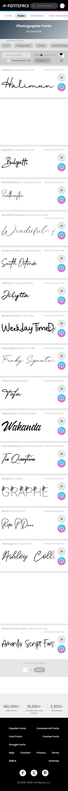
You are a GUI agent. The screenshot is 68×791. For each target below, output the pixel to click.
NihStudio (28, 315)
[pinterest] (45, 773)
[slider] (41, 55)
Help (11, 752)
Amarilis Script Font (14, 628)
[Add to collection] (61, 77)
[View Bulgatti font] (15, 162)
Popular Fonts (17, 728)
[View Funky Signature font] (30, 360)
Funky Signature (11, 348)
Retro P (6, 511)
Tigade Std (24, 543)
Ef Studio (30, 348)
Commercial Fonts (48, 728)
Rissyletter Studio (38, 215)
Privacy (41, 752)
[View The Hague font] (33, 556)
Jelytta (6, 283)
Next (39, 669)
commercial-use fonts (34, 711)
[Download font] (61, 87)
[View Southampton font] (12, 195)
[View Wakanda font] (21, 426)
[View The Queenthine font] (18, 458)
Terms (55, 752)
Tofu (4, 380)
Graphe (6, 478)
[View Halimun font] (28, 82)
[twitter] (34, 773)
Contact (25, 752)
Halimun (7, 69)
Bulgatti (7, 149)
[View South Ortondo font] (19, 263)
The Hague (8, 543)
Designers (56, 710)
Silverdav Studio (34, 446)
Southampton (10, 182)
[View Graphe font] (25, 491)
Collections (37, 15)
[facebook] (22, 773)
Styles (21, 15)
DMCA (12, 760)
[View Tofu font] (11, 393)
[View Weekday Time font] (35, 328)
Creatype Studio (25, 69)
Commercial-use (20, 60)
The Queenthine (11, 446)
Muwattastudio (32, 250)
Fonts (8, 15)
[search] (44, 6)
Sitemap (54, 760)
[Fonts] (16, 5)
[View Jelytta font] (16, 295)
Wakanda (7, 413)
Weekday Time (10, 315)
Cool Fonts (15, 736)
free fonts (11, 710)
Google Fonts (17, 744)
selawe (19, 478)
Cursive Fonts (51, 736)
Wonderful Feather (13, 215)
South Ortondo (11, 250)
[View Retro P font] (18, 523)
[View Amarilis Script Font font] (28, 644)
